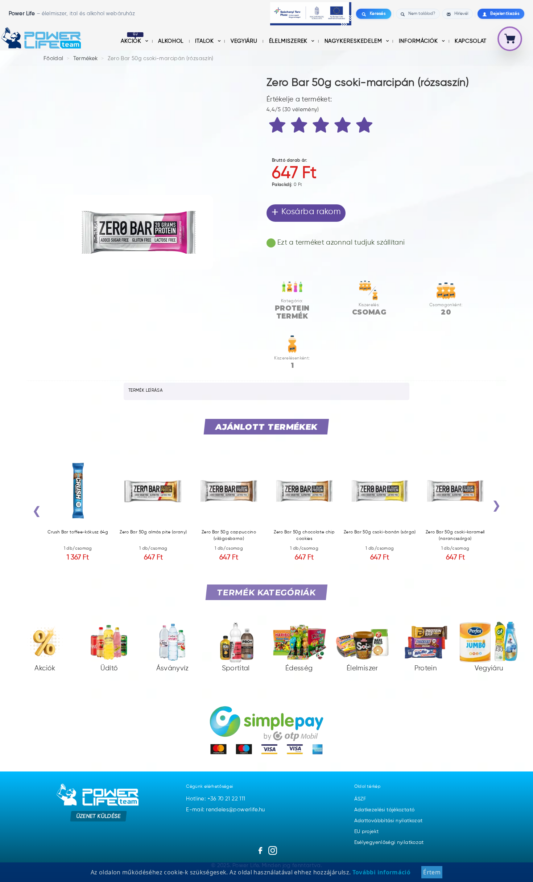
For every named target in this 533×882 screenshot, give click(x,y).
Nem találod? (421, 14)
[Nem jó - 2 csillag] (300, 126)
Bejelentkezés (504, 14)
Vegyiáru (245, 41)
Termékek (85, 58)
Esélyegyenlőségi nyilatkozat (389, 842)
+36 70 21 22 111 (226, 799)
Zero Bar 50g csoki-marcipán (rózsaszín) (161, 58)
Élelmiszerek (289, 41)
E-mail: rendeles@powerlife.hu (225, 809)
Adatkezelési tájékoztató (384, 809)
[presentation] (37, 513)
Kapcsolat (471, 41)
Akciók (132, 41)
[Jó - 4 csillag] (344, 126)
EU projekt (366, 831)
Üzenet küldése (98, 816)
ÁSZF (360, 799)
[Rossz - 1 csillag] (278, 126)
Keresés (377, 14)
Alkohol (171, 41)
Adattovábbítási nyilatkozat (388, 820)
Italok (205, 41)
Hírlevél (461, 14)
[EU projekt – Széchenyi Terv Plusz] (310, 13)
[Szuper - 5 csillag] (365, 126)
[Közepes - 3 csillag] (322, 126)
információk (419, 41)
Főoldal (53, 58)
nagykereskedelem (354, 41)
